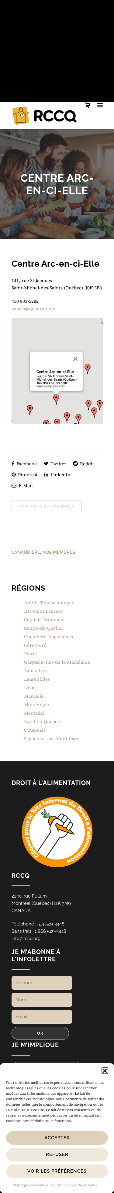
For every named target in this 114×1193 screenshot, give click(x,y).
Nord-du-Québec (42, 721)
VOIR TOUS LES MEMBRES (46, 506)
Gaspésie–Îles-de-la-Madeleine (57, 662)
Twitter (57, 463)
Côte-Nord (35, 645)
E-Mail (25, 485)
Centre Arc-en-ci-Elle (55, 372)
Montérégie (36, 704)
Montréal (34, 713)
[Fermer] (75, 359)
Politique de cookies (31, 1185)
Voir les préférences (57, 1171)
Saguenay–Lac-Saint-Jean (51, 738)
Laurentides (37, 679)
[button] (105, 1071)
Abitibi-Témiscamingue (49, 602)
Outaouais (35, 730)
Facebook (26, 463)
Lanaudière (26, 552)
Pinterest (27, 474)
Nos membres (58, 552)
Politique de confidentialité (74, 1185)
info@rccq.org (26, 938)
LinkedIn (60, 474)
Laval (30, 687)
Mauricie (33, 696)
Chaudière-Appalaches (48, 636)
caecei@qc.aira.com (33, 308)
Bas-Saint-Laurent (43, 611)
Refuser (57, 1154)
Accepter (57, 1138)
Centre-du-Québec (43, 628)
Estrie (30, 653)
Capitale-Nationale (44, 619)
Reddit (86, 463)
